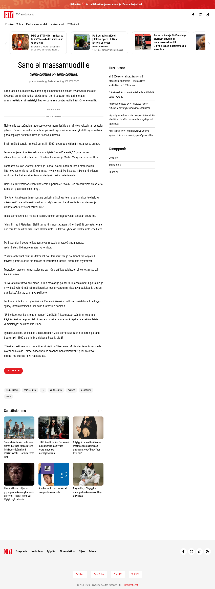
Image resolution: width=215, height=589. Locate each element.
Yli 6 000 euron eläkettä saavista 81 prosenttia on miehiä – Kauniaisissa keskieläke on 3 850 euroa (127, 81)
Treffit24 (135, 574)
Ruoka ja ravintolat (36, 24)
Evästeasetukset (130, 585)
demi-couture (30, 390)
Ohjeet (82, 551)
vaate (8, 396)
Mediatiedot (37, 551)
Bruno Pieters (12, 390)
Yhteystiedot (21, 551)
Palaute (92, 551)
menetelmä (86, 390)
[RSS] (207, 551)
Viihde (20, 24)
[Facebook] (193, 15)
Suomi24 (113, 172)
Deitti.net (113, 157)
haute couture (56, 390)
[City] (8, 551)
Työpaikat (51, 551)
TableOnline (115, 165)
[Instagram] (201, 15)
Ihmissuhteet (57, 24)
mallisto (71, 390)
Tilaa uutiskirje (67, 551)
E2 (43, 390)
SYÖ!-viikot (73, 24)
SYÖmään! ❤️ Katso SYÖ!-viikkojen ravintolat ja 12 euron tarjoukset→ (107, 4)
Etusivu (9, 24)
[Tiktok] (208, 15)
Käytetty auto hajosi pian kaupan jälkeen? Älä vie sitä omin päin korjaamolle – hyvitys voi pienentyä (132, 119)
